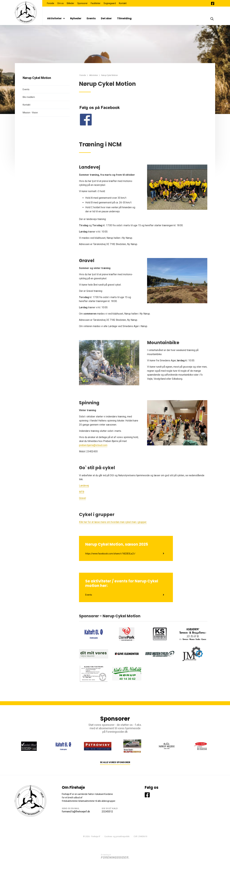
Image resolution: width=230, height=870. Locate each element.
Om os (60, 3)
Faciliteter (95, 3)
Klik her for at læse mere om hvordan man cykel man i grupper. (113, 522)
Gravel (82, 498)
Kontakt (123, 3)
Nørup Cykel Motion (37, 78)
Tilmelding (124, 18)
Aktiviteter (54, 18)
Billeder (70, 3)
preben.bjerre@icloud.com (93, 445)
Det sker (106, 18)
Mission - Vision (30, 112)
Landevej (84, 485)
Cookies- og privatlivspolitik (117, 836)
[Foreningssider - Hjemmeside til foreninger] (115, 856)
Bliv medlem (29, 97)
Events (91, 18)
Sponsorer (82, 3)
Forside (50, 3)
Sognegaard (110, 3)
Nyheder (75, 18)
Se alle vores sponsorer (115, 762)
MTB (81, 491)
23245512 (107, 811)
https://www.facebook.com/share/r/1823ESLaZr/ (110, 553)
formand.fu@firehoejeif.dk (76, 811)
